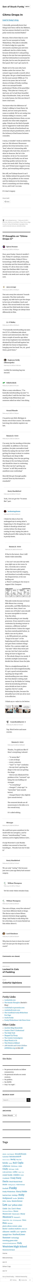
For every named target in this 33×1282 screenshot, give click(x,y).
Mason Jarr (7, 1214)
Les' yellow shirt (15, 1205)
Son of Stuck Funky (13, 6)
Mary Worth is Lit (10, 1040)
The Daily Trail (9, 1033)
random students (14, 1229)
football (5, 1188)
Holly (21, 1195)
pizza (20, 1226)
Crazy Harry (23, 222)
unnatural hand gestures (9, 1243)
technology (15, 1238)
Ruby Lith (24, 1228)
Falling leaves (11, 1184)
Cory (22, 1175)
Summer (7, 1237)
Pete (5, 1223)
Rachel (5, 1229)
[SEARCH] (28, 1100)
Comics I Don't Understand (14, 1030)
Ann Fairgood (10, 1154)
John (4, 1201)
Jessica (21, 1198)
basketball (6, 1157)
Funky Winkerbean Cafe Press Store (17, 1020)
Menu (27, 6)
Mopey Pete (6, 1220)
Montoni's (8, 1217)
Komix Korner (17, 1201)
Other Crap (7, 1266)
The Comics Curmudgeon (13, 1038)
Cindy (5, 1169)
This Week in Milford (12, 1043)
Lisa (9, 1208)
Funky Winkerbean (13, 224)
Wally (19, 1243)
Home (5, 1253)
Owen (24, 1220)
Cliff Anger (11, 1169)
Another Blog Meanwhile (13, 1028)
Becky (13, 1159)
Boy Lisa (18, 1159)
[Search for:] (15, 1100)
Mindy (22, 1214)
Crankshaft (6, 1178)
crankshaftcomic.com (12, 1010)
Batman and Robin (14, 222)
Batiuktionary (8, 1258)
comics (16, 1175)
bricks (5, 1163)
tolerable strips (21, 226)
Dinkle (5, 1184)
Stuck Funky (8, 1018)
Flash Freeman (20, 1184)
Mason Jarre (16, 1214)
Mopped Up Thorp (11, 1035)
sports (23, 1231)
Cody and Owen (7, 1172)
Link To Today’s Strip (11, 20)
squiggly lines (7, 1234)
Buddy (10, 1163)
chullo (20, 1166)
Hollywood (7, 1198)
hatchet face (7, 1195)
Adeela (4, 1154)
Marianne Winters (8, 1211)
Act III (5, 1262)
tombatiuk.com (10, 1000)
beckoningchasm (14, 511)
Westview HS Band (9, 1250)
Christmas (14, 1166)
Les (5, 1204)
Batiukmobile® (15, 1157)
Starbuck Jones (19, 1234)
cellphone (6, 1166)
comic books (7, 1175)
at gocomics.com (14, 1008)
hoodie (15, 1198)
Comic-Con (21, 1172)
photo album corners (10, 1226)
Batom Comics (6, 1159)
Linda (5, 1208)
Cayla (20, 1163)
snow (18, 1232)
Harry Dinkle (21, 1192)
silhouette (6, 1232)
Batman (5, 222)
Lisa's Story (16, 1209)
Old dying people (17, 1220)
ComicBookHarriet (11, 220)
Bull (15, 1163)
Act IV (5, 1271)
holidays (15, 1195)
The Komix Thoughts (12, 1002)
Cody (16, 1169)
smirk (13, 1231)
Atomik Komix (20, 1154)
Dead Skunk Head (15, 1182)
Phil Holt (10, 1223)
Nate (11, 1220)
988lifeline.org (9, 1048)
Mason (15, 1211)
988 (21, 1048)
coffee (15, 1172)
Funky (13, 1188)
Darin (5, 1181)
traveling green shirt (10, 1240)
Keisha (9, 1201)
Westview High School (15, 1246)
